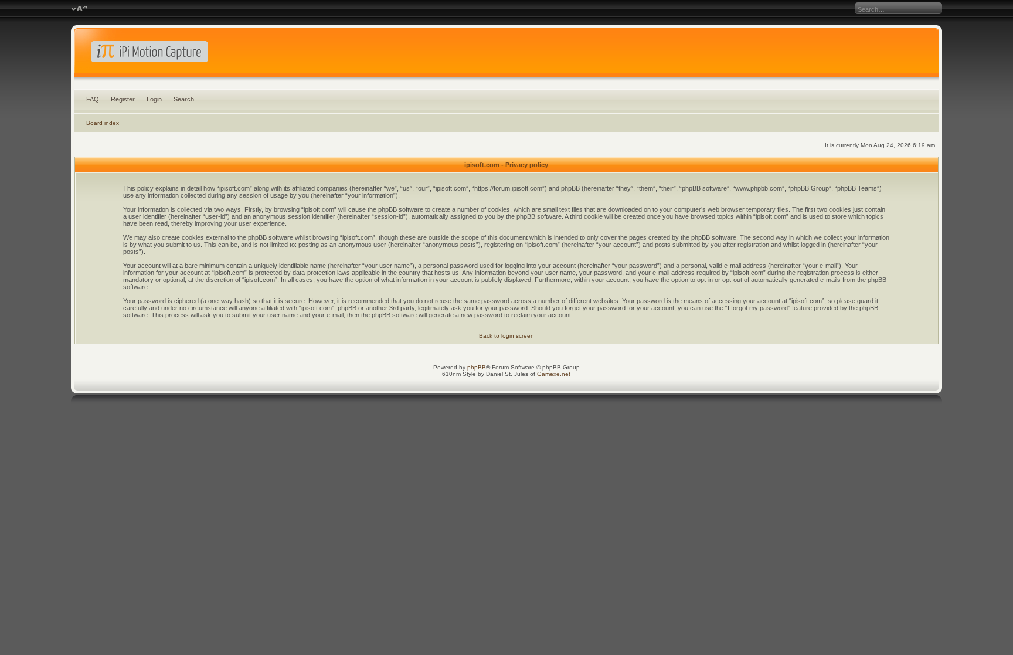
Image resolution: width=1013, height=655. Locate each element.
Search (184, 99)
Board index (102, 123)
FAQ (92, 99)
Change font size (79, 9)
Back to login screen (506, 335)
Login (154, 99)
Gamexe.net (553, 374)
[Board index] (506, 55)
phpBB (476, 367)
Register (123, 99)
